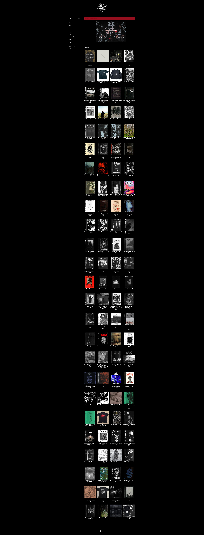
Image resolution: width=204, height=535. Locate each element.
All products (71, 28)
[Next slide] (134, 31)
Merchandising (71, 36)
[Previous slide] (85, 31)
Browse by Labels (72, 46)
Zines (70, 34)
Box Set (70, 32)
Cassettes (70, 30)
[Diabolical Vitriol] (102, 8)
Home (70, 25)
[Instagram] (101, 531)
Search (70, 27)
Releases (70, 37)
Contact (70, 48)
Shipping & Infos (72, 44)
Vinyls (70, 39)
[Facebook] (103, 531)
